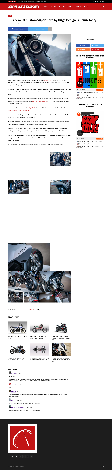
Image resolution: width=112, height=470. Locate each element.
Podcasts (62, 6)
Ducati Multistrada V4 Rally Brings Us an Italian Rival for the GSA (39, 358)
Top (103, 466)
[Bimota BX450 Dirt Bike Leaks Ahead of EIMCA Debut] (39, 327)
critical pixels (47, 80)
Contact (79, 6)
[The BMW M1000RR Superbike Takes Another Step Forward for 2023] (61, 327)
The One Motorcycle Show (39, 101)
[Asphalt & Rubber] (23, 6)
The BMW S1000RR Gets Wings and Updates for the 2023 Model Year (61, 359)
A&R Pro (53, 6)
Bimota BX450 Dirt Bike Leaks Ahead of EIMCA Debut (38, 337)
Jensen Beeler (12, 23)
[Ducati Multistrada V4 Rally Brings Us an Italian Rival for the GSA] (39, 349)
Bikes (10, 15)
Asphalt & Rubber (30, 310)
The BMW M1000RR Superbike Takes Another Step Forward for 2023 (61, 338)
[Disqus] (39, 391)
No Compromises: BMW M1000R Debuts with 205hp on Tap (17, 358)
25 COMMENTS (26, 23)
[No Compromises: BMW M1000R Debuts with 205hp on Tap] (17, 349)
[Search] (103, 6)
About (46, 6)
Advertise (70, 6)
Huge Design (32, 108)
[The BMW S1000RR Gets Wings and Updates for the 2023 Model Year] (61, 349)
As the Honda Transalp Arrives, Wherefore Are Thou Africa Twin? (32, 1)
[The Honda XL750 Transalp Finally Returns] (17, 327)
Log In (86, 6)
